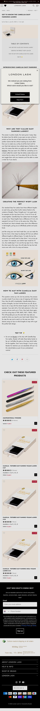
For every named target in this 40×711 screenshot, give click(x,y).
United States (20, 94)
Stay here (20, 100)
